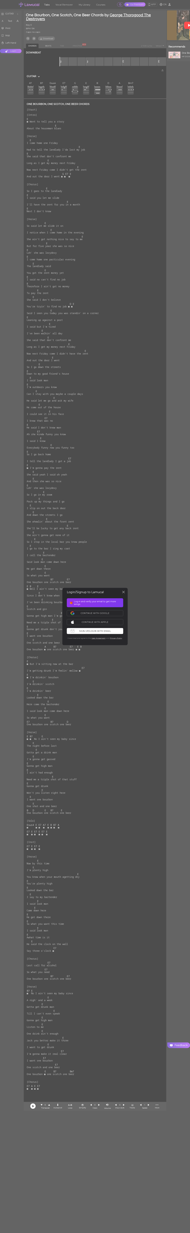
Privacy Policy (116, 638)
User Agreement (99, 638)
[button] (96, 622)
